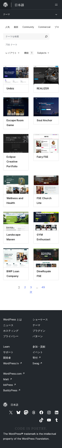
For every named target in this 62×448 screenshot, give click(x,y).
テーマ (6, 14)
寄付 (37, 357)
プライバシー (10, 336)
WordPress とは (12, 319)
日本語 (14, 404)
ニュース (8, 325)
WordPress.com (14, 373)
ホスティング (10, 330)
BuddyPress (12, 390)
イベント (38, 352)
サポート (8, 352)
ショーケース (40, 319)
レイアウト (11, 52)
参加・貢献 (39, 346)
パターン (38, 336)
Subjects (41, 52)
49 (43, 287)
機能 (28, 52)
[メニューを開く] (57, 4)
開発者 (7, 357)
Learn (6, 346)
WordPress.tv (12, 363)
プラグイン (39, 330)
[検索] (46, 36)
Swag (37, 363)
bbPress (9, 384)
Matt (7, 379)
